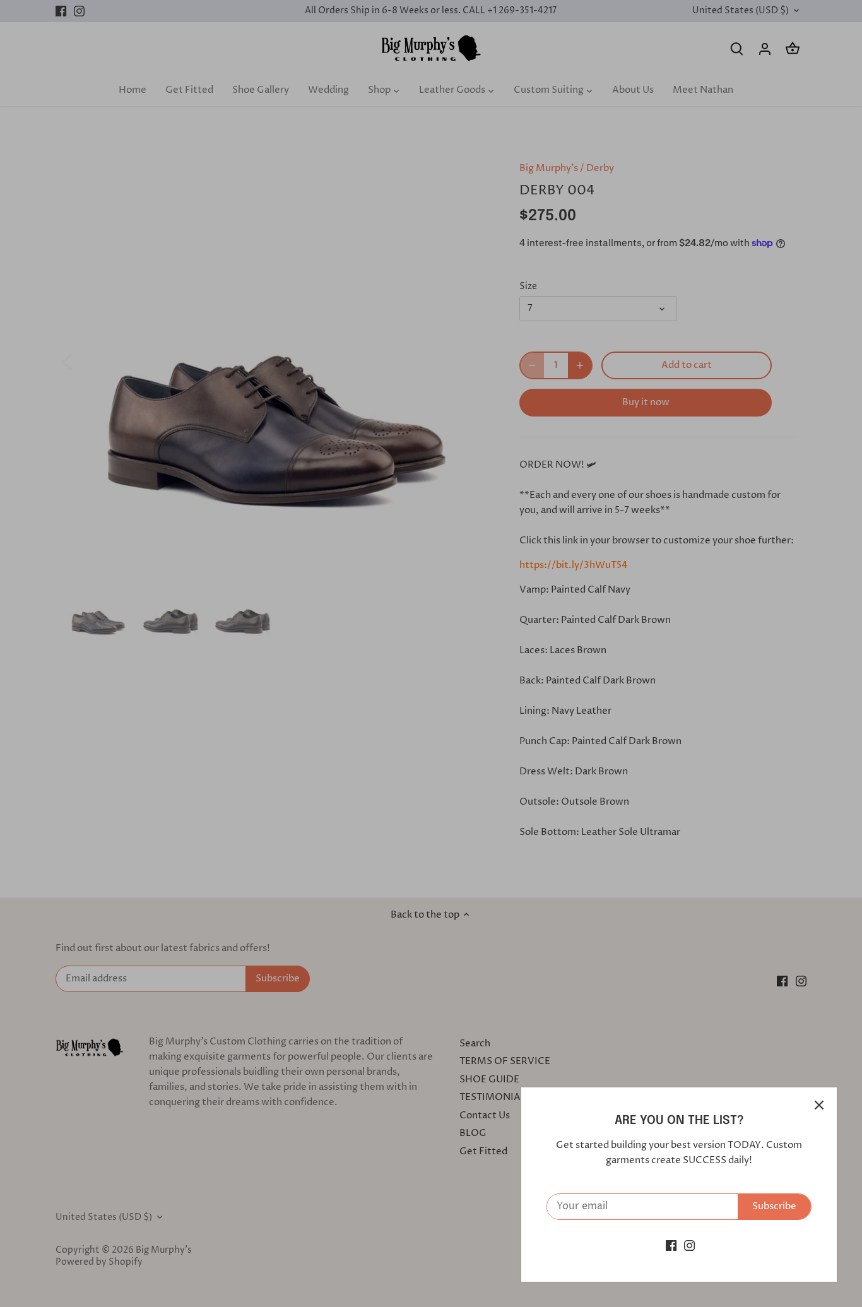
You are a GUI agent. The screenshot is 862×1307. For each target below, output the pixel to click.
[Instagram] (689, 1245)
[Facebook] (671, 1245)
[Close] (819, 1105)
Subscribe (774, 1206)
